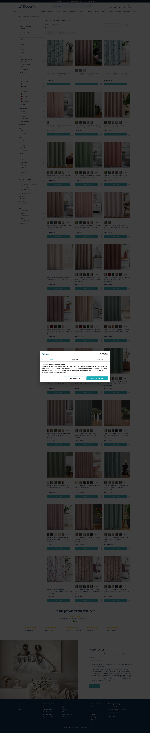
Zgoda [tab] (51, 359)
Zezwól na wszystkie (97, 378)
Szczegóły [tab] (75, 359)
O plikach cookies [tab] (98, 359)
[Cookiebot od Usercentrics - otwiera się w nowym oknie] (101, 354)
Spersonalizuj (74, 378)
